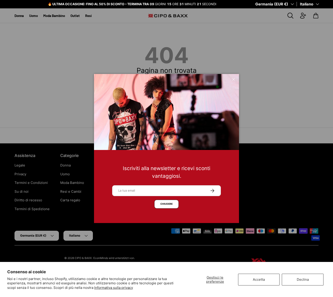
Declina (303, 279)
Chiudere (166, 203)
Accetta (259, 279)
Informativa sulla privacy (113, 287)
